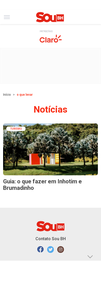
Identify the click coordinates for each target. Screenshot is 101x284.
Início (7, 94)
